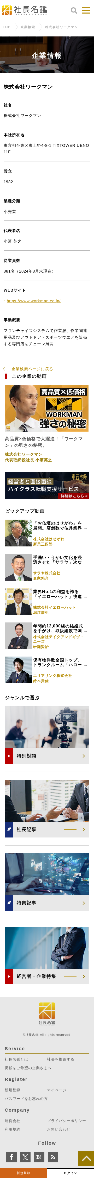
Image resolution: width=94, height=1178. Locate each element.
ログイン (70, 1173)
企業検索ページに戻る (32, 369)
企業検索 (28, 27)
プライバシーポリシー (66, 1121)
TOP (7, 27)
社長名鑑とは (16, 1059)
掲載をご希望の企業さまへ (28, 1068)
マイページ (57, 1090)
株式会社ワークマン (61, 27)
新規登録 (23, 1173)
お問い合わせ (58, 1129)
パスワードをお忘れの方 (26, 1098)
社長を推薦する (60, 1059)
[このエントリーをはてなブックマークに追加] (39, 1157)
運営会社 (12, 1121)
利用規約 (12, 1129)
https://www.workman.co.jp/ (34, 301)
